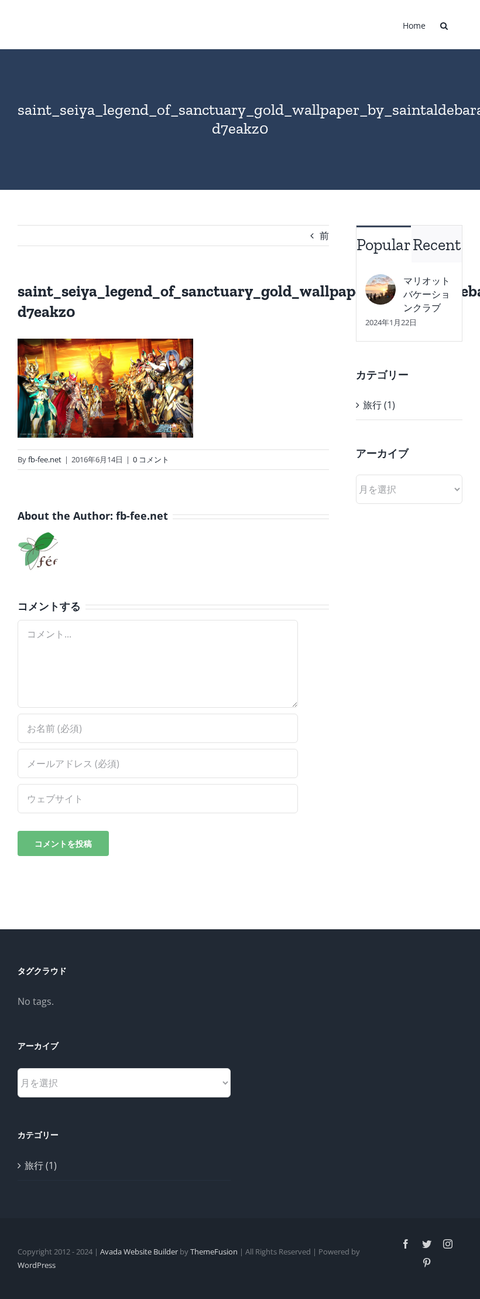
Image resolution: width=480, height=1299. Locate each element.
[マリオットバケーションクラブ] (380, 282)
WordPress (37, 1265)
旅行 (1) (379, 404)
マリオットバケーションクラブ (426, 294)
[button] (444, 24)
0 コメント (151, 459)
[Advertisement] (409, 706)
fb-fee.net (44, 459)
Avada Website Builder (139, 1251)
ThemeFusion (214, 1251)
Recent (437, 244)
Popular (383, 244)
